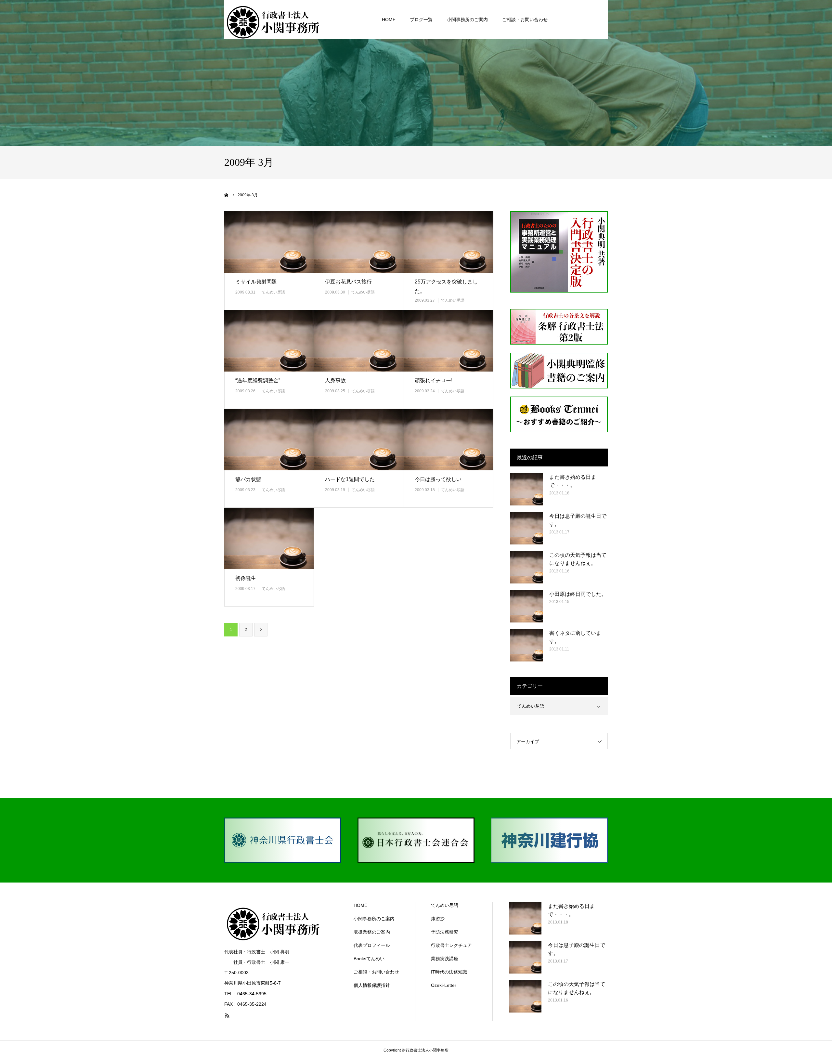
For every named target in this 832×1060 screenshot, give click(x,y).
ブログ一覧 (421, 19)
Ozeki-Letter (443, 985)
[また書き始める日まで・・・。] (526, 489)
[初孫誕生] (269, 538)
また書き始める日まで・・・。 (572, 481)
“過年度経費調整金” (257, 380)
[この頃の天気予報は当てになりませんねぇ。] (526, 567)
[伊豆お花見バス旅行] (359, 242)
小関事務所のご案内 (467, 19)
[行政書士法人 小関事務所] (273, 19)
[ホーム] (226, 195)
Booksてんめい (369, 958)
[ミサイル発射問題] (269, 242)
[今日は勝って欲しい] (448, 439)
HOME (389, 19)
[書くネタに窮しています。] (526, 645)
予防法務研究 (444, 932)
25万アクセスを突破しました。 (446, 286)
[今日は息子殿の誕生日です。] (526, 528)
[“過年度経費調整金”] (269, 341)
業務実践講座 (444, 958)
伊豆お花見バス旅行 (348, 281)
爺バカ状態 (248, 479)
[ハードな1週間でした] (359, 439)
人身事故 (335, 380)
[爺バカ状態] (269, 439)
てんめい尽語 (273, 292)
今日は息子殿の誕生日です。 (577, 520)
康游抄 (438, 918)
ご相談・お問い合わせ (525, 19)
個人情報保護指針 (372, 985)
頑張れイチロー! (433, 380)
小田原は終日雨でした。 (577, 594)
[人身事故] (359, 341)
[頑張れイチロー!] (448, 341)
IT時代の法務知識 (449, 972)
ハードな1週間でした (350, 479)
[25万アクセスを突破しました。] (448, 242)
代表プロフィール (372, 945)
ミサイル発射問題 (256, 281)
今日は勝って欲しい (438, 479)
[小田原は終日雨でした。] (526, 606)
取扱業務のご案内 (372, 932)
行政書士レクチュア (451, 945)
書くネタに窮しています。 (575, 637)
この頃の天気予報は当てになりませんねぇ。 (577, 559)
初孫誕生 (245, 578)
